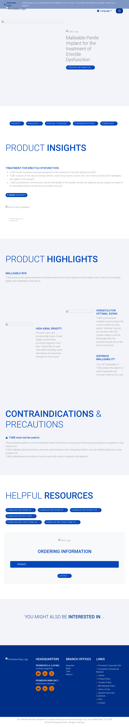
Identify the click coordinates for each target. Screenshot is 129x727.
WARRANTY (16, 195)
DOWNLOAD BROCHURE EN (19, 510)
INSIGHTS (15, 123)
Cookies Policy (104, 682)
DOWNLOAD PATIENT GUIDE (19, 516)
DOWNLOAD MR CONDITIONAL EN (22, 522)
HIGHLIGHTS (33, 123)
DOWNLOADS (108, 123)
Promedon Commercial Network (107, 670)
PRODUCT (21, 564)
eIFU (100, 699)
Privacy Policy (104, 679)
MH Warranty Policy (106, 686)
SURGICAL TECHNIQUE (56, 123)
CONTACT (63, 576)
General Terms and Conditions (105, 694)
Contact (101, 703)
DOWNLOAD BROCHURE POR (84, 510)
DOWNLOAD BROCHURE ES (51, 510)
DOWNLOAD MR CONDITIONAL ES (61, 522)
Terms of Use (104, 689)
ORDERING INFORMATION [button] (79, 67)
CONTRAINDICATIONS (84, 123)
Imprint (101, 675)
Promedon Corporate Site (109, 665)
